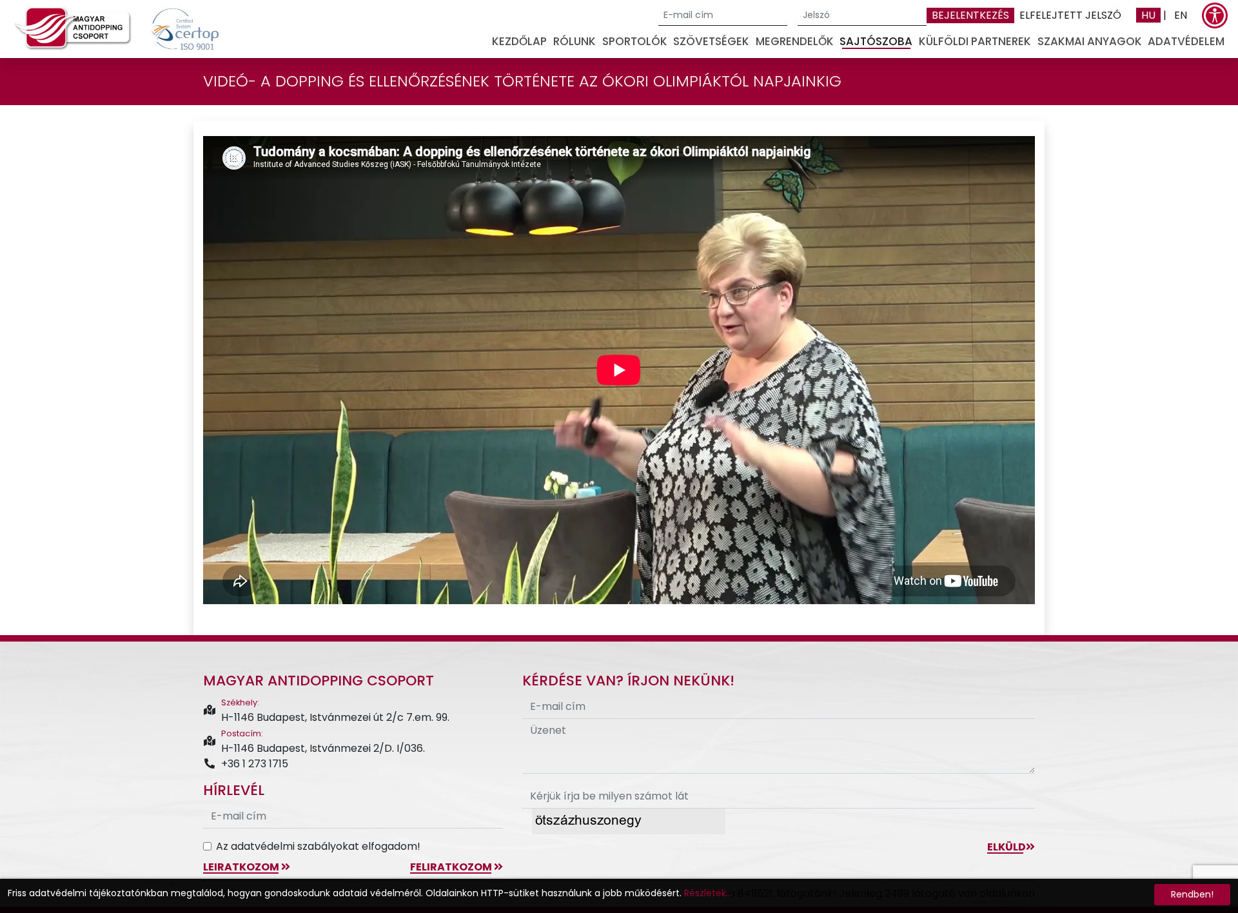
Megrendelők (795, 41)
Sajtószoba (876, 41)
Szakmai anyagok (1089, 41)
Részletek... (708, 893)
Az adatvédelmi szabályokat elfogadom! (318, 846)
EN (1180, 15)
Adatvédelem (1186, 41)
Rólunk (574, 41)
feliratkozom (452, 866)
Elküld (1006, 846)
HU (1148, 15)
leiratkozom (242, 866)
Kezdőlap (519, 41)
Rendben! (1192, 894)
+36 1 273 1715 (254, 763)
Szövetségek (711, 41)
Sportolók (634, 41)
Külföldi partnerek (975, 41)
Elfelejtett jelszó (1070, 15)
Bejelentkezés (970, 15)
